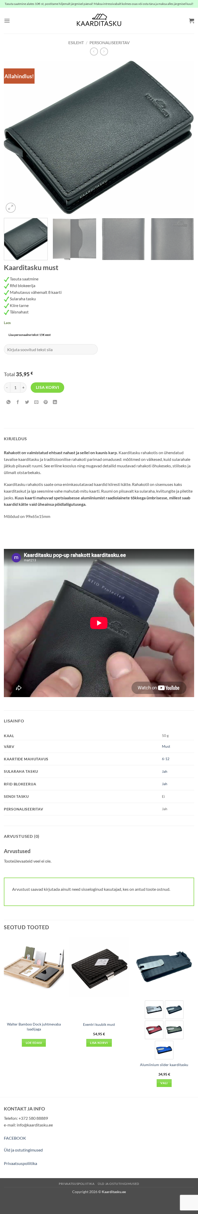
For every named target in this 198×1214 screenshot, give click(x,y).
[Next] (183, 137)
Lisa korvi (47, 387)
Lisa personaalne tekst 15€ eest (30, 334)
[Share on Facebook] (18, 402)
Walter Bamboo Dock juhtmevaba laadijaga (34, 1026)
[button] (7, 20)
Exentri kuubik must (99, 1024)
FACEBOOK (15, 1138)
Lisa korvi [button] (99, 1042)
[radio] (154, 1010)
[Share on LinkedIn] (55, 402)
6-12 (165, 758)
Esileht (76, 42)
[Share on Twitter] (27, 402)
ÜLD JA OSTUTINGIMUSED (118, 1184)
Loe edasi (34, 1042)
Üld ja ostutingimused (23, 1149)
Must (166, 746)
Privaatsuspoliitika (20, 1163)
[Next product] (94, 52)
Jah (164, 771)
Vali (164, 1083)
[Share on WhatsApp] (8, 402)
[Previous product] (104, 52)
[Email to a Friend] (36, 402)
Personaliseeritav (109, 42)
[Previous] (14, 137)
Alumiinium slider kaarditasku (164, 1064)
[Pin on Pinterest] (46, 402)
